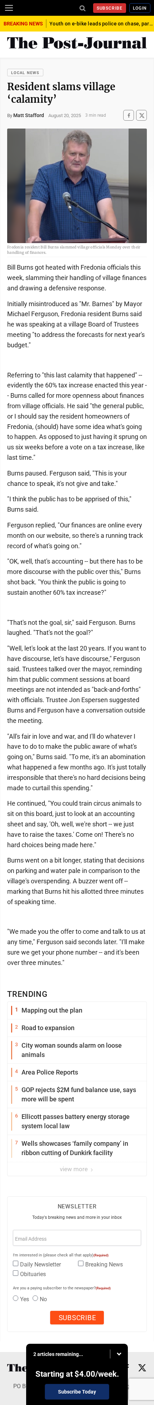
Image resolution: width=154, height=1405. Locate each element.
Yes (24, 1299)
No (43, 1299)
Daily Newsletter (40, 1264)
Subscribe (110, 8)
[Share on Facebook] (128, 115)
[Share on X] (141, 115)
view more (74, 1169)
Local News (25, 73)
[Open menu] (8, 7)
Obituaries (33, 1274)
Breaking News (104, 1264)
